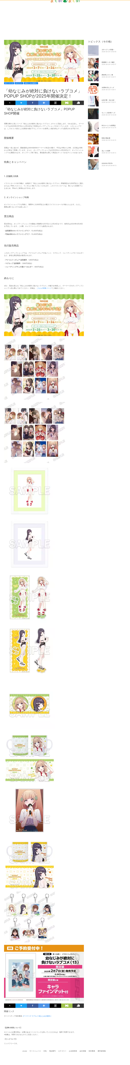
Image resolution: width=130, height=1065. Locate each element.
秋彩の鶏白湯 (106, 138)
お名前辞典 (73, 1051)
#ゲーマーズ (9, 83)
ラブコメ (34, 1016)
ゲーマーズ (27, 1016)
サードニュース (35, 1051)
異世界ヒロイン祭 (107, 75)
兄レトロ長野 (106, 151)
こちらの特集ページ (44, 288)
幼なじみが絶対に (44, 1016)
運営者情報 (102, 1051)
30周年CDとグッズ (108, 87)
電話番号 (52, 1051)
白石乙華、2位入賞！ (108, 100)
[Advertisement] (65, 16)
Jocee (24, 1051)
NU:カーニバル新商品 (109, 125)
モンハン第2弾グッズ (108, 113)
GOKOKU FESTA (107, 163)
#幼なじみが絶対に (31, 83)
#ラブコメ (19, 83)
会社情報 (83, 1051)
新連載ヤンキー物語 (108, 62)
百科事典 (92, 1051)
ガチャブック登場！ (108, 49)
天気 (45, 1051)
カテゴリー (62, 1051)
